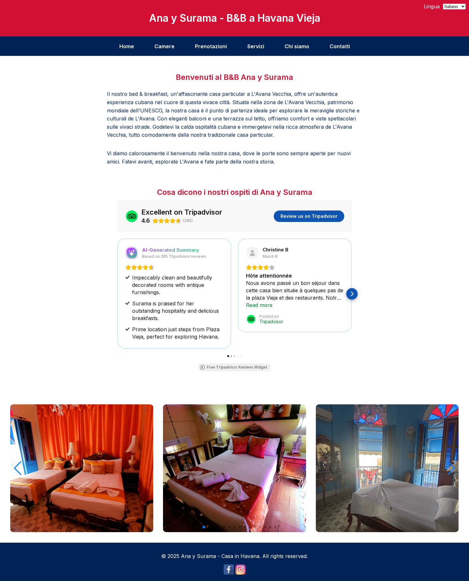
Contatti (340, 46)
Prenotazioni (211, 46)
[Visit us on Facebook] (229, 573)
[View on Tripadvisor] (252, 253)
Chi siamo (297, 46)
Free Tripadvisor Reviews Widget (237, 367)
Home (126, 46)
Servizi (255, 46)
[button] (117, 294)
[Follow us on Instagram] (240, 573)
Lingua (432, 6)
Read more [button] (259, 305)
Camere (164, 46)
